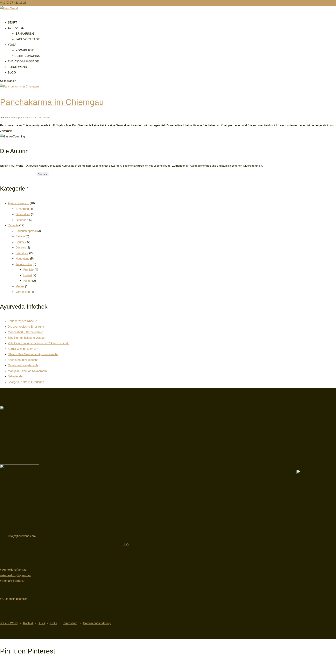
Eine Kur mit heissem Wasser (27, 337)
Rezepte (13, 225)
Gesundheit (44, 117)
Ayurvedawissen (28, 117)
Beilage (20, 236)
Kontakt (28, 623)
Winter (27, 280)
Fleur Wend (17, 66)
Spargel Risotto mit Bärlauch (26, 382)
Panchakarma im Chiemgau (52, 102)
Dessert (21, 247)
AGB (41, 623)
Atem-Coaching (28, 55)
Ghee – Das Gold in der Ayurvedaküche (33, 354)
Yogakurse (25, 50)
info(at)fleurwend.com (22, 536)
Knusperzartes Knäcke (22, 321)
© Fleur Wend (9, 623)
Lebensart (22, 219)
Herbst (27, 275)
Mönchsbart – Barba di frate (25, 332)
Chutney (21, 242)
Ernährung (25, 33)
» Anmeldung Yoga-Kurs (15, 575)
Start (12, 22)
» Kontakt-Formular (12, 580)
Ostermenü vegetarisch (23, 365)
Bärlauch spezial (26, 231)
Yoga (12, 44)
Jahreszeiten (24, 264)
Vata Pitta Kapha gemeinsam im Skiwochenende (38, 343)
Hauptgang (22, 258)
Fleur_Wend (11, 117)
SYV (126, 544)
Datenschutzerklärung (97, 623)
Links (53, 623)
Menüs (20, 286)
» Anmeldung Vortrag (13, 569)
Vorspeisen (23, 291)
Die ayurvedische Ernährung (26, 326)
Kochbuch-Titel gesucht (23, 359)
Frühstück (22, 253)
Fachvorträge (28, 39)
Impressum (70, 623)
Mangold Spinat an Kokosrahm (27, 371)
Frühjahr (28, 269)
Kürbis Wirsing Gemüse (23, 348)
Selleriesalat (15, 376)
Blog (12, 72)
